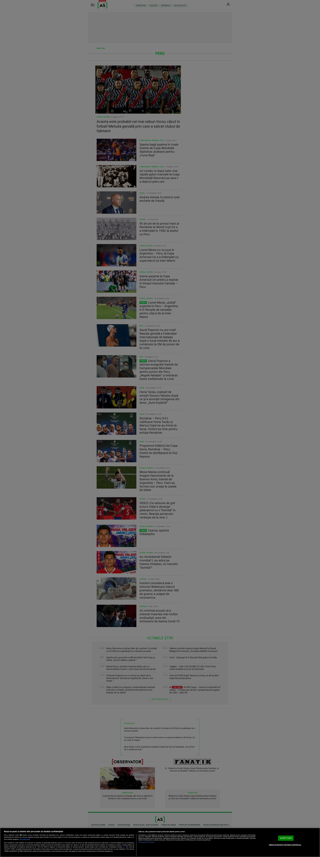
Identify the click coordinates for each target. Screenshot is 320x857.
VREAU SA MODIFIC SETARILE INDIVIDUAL (285, 845)
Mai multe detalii (25, 839)
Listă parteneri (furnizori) (146, 842)
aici (124, 847)
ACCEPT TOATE (286, 838)
